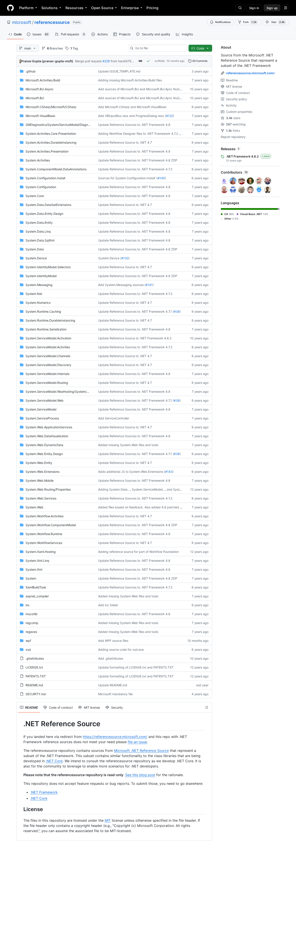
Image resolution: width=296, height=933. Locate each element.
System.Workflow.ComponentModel (51, 525)
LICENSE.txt (34, 667)
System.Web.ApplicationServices (49, 427)
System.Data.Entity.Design (44, 213)
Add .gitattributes (110, 658)
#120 (124, 258)
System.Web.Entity (39, 463)
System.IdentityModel (41, 276)
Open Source (102, 8)
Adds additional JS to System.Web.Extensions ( (131, 471)
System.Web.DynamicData (44, 445)
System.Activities (38, 160)
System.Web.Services (41, 498)
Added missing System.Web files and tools (128, 445)
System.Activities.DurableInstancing (51, 142)
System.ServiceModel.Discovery (48, 365)
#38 (177, 311)
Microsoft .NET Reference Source (141, 750)
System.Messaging (39, 285)
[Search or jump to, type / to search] (240, 7)
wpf (28, 640)
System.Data (35, 249)
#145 (161, 178)
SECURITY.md (36, 694)
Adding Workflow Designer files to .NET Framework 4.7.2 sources (144, 133)
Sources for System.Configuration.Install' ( (128, 178)
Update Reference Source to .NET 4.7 (125, 142)
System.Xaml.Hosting (41, 552)
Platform (26, 8)
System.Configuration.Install (45, 178)
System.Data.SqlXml (40, 240)
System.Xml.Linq (37, 560)
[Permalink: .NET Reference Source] (20, 724)
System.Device (36, 258)
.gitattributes (35, 658)
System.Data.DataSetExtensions (48, 205)
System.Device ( (109, 258)
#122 (169, 116)
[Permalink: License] (20, 809)
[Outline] (206, 707)
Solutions (49, 8)
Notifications (223, 22)
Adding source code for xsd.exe (121, 649)
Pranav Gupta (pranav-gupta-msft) (47, 61)
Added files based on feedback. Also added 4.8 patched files (141, 507)
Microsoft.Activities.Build (43, 80)
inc (28, 605)
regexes (31, 632)
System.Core (35, 196)
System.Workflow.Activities (44, 516)
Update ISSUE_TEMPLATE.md (119, 71)
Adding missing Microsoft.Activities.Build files (130, 80)
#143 (168, 471)
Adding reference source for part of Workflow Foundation (138, 552)
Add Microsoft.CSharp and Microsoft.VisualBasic (132, 107)
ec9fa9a (160, 60)
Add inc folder (108, 605)
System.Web (34, 507)
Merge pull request (88, 61)
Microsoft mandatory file (115, 694)
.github (31, 71)
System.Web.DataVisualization (47, 436)
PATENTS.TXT (36, 676)
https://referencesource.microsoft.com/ (115, 736)
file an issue (137, 742)
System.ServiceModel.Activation (48, 338)
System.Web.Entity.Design (44, 454)
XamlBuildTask (36, 587)
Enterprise (130, 8)
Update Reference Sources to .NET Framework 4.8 (134, 124)
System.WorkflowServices (44, 543)
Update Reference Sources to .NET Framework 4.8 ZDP (137, 160)
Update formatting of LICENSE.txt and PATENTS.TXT (136, 667)
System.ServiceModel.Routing (47, 382)
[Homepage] (10, 7)
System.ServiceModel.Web (44, 400)
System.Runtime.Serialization (46, 329)
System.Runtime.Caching (43, 311)
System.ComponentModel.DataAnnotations (56, 169)
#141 (149, 285)
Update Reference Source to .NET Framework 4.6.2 (134, 338)
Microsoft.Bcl (35, 98)
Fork (250, 22)
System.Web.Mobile (40, 480)
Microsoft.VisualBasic (40, 116)
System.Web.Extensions (42, 471)
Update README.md (112, 685)
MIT (108, 820)
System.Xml (34, 569)
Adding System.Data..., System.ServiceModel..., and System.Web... (146, 489)
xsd (28, 649)
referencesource (52, 22)
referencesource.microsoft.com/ (250, 73)
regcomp (32, 623)
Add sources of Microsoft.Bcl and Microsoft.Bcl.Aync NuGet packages (147, 89)
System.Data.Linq (38, 231)
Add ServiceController (113, 418)
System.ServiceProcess (42, 418)
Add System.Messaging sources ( (122, 285)
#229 (106, 61)
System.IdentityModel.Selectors (48, 267)
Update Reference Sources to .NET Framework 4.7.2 (135, 169)
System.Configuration (41, 187)
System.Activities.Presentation (47, 151)
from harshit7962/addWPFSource (134, 61)
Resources (74, 8)
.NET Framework (44, 792)
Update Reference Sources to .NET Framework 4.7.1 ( (136, 311)
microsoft (21, 22)
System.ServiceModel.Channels (48, 356)
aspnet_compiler (37, 596)
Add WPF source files (113, 640)
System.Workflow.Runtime (44, 534)
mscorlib (31, 614)
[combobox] (159, 48)
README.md (34, 685)
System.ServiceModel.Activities (48, 347)
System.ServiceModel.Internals (47, 374)
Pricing (152, 8)
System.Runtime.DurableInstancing (50, 320)
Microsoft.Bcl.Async (40, 89)
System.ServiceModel (41, 409)
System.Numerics (38, 302)
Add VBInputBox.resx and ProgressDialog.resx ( (132, 116)
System (31, 578)
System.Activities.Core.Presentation (51, 133)
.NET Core (54, 761)
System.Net (34, 294)
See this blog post (140, 775)
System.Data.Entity (39, 222)
